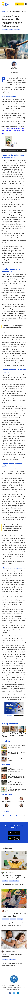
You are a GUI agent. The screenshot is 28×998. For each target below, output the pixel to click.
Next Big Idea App (5, 985)
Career (11, 29)
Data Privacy (19, 987)
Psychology (12, 959)
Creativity (20, 919)
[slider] (24, 150)
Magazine (3, 11)
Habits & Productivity (14, 880)
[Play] (3, 150)
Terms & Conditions (12, 987)
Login (24, 987)
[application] (14, 150)
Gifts (11, 985)
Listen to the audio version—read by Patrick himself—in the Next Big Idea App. (12, 130)
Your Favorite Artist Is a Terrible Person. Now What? (14, 915)
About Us (4, 987)
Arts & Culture (5, 919)
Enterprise (23, 985)
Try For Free (19, 4)
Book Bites (5, 29)
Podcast (15, 985)
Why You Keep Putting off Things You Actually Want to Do (13, 877)
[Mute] (20, 150)
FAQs (19, 985)
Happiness (17, 29)
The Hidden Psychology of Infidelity (11, 955)
